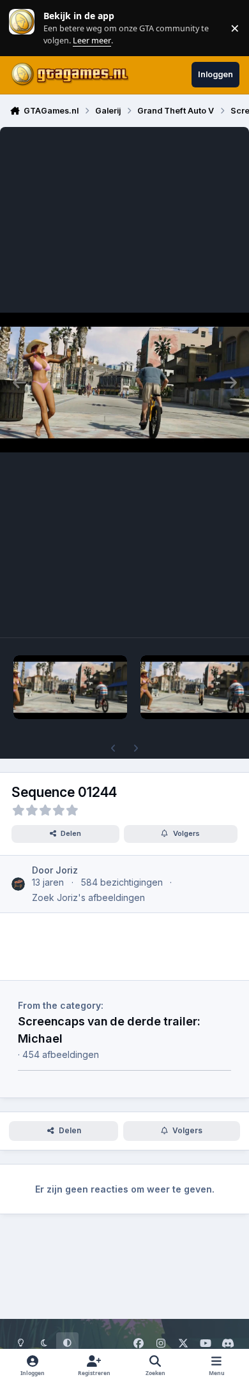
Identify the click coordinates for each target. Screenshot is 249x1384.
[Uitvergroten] (124, 382)
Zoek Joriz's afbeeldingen (88, 897)
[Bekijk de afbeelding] (70, 687)
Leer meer (21, 28)
